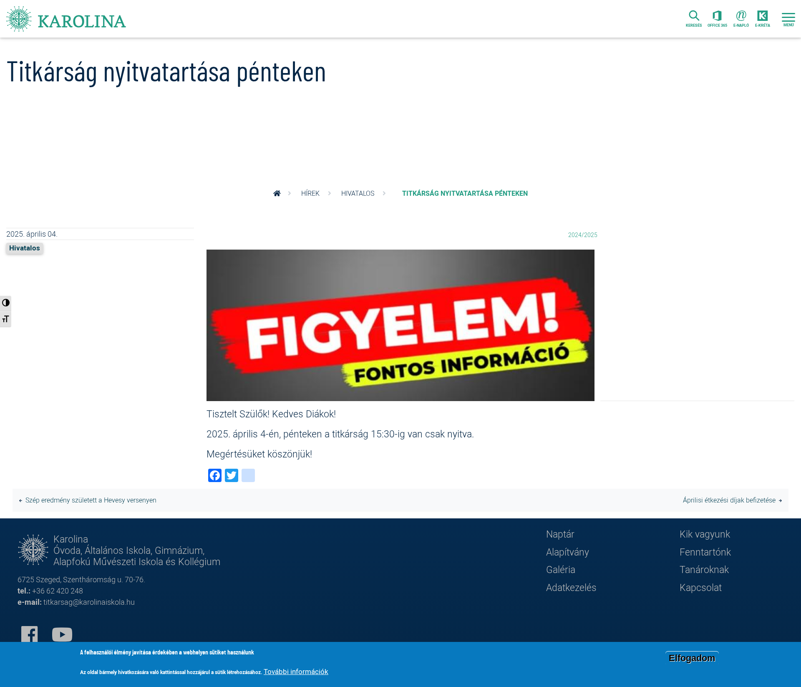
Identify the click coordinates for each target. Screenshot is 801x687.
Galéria (560, 569)
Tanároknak (704, 569)
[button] (400, 327)
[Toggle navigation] (788, 19)
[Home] (67, 19)
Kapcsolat (701, 587)
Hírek (310, 193)
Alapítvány (567, 552)
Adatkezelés (571, 587)
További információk (296, 671)
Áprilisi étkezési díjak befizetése (729, 500)
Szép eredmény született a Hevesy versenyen (90, 500)
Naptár (560, 534)
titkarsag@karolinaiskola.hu (89, 602)
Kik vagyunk (705, 534)
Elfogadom (692, 658)
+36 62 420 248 (57, 591)
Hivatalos (357, 193)
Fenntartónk (705, 552)
